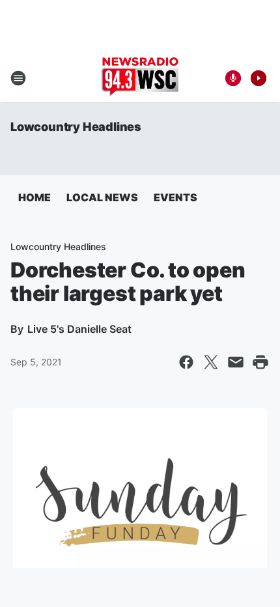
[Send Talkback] (233, 78)
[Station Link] (140, 78)
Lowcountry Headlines (75, 127)
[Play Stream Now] (258, 78)
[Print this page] (260, 362)
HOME (34, 197)
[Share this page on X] (211, 362)
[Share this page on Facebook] (186, 362)
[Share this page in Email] (236, 362)
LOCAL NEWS (102, 197)
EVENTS (175, 197)
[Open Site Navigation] (18, 78)
